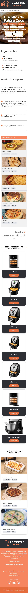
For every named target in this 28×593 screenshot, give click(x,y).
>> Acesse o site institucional (14, 564)
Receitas (2, 10)
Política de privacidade (14, 561)
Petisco (6, 10)
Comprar (13, 275)
